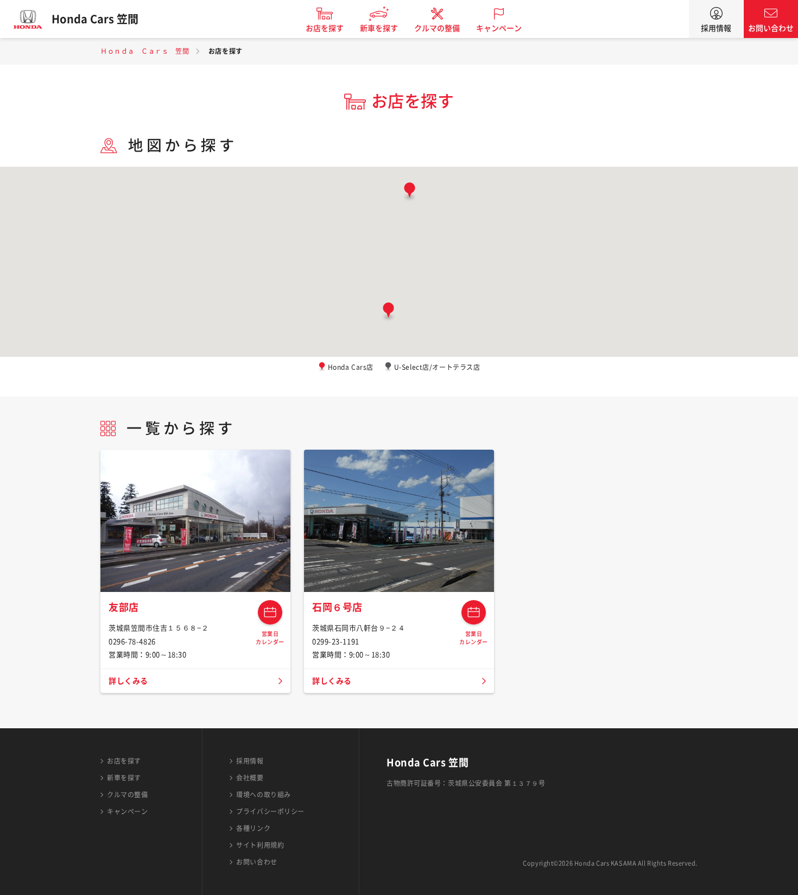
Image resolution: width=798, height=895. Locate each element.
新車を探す (379, 28)
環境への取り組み (263, 794)
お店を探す (325, 28)
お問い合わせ (771, 28)
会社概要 (249, 777)
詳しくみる (128, 681)
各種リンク (253, 828)
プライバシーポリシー (270, 811)
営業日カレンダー (270, 612)
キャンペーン (499, 28)
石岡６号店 (337, 607)
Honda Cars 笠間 (95, 19)
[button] (409, 192)
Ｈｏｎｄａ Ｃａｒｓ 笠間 (144, 51)
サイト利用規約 (260, 845)
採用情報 (716, 28)
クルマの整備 (437, 28)
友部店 (124, 607)
